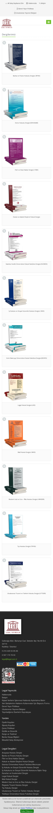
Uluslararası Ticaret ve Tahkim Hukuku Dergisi (20, 791)
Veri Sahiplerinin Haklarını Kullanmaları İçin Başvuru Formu (26, 703)
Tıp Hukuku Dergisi (9, 788)
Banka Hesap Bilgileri (10, 737)
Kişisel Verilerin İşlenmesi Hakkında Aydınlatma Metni (23, 700)
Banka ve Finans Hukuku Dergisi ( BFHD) (26, 76)
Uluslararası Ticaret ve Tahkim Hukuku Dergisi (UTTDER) (26, 593)
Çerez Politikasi (8, 728)
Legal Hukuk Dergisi (10, 776)
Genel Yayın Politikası (26, 8)
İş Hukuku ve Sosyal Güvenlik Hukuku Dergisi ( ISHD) (26, 311)
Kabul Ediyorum (27, 811)
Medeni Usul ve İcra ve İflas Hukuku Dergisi (19, 782)
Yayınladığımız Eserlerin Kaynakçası (16, 712)
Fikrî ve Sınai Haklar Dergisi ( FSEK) (26, 170)
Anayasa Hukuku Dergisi (12, 752)
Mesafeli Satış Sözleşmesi (12, 740)
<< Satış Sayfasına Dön (14, 3)
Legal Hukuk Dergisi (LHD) (26, 405)
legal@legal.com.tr (9, 659)
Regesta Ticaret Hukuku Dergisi (15, 785)
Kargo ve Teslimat (9, 734)
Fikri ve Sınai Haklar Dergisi (13, 758)
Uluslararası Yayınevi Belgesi (26, 13)
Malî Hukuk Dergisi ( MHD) (26, 452)
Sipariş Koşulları (8, 725)
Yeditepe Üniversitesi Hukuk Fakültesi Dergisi (20, 794)
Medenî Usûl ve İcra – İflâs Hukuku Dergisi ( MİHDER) (26, 499)
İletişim (43, 3)
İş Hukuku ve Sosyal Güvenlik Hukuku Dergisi (20, 767)
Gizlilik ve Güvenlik (9, 731)
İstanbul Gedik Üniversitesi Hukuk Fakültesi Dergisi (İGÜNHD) (26, 264)
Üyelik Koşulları (8, 722)
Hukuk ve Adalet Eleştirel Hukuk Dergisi (26, 217)
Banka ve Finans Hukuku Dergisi (15, 755)
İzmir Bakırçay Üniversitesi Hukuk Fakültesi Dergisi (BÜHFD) (26, 358)
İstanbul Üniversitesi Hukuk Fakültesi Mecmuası (21, 764)
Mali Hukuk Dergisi (9, 779)
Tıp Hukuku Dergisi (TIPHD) (26, 546)
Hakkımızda (32, 3)
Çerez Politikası (26, 808)
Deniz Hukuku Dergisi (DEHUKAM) (26, 123)
